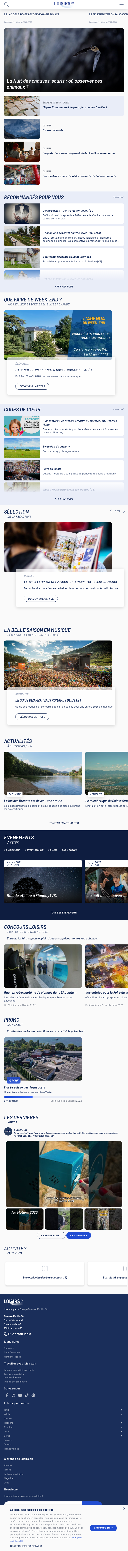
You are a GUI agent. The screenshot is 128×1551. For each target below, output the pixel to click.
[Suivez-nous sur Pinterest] (33, 1395)
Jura (6, 1431)
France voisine (11, 1448)
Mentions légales (12, 1356)
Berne (7, 1435)
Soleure (8, 1440)
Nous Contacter (12, 1352)
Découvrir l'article (32, 386)
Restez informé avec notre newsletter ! (23, 1495)
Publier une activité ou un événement (14, 1376)
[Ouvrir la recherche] (7, 5)
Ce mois (52, 850)
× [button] (124, 1508)
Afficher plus (64, 286)
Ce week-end (12, 850)
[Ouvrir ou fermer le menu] (121, 5)
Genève (8, 1418)
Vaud (6, 1409)
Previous (110, 511)
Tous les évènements (64, 912)
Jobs (6, 1482)
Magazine (8, 1478)
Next (124, 511)
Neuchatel (9, 1427)
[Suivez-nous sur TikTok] (27, 1395)
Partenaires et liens (14, 1473)
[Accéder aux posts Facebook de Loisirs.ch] (7, 1395)
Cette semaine (34, 850)
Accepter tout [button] (103, 1528)
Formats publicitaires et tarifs (19, 1370)
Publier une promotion (15, 1381)
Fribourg (8, 1422)
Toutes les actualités (64, 822)
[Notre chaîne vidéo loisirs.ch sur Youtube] (20, 1395)
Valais (7, 1414)
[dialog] (64, 1528)
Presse (7, 1469)
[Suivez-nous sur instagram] (14, 1395)
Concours (9, 1348)
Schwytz (8, 1444)
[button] (47, 1546)
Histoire (8, 1465)
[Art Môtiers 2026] (64, 1174)
